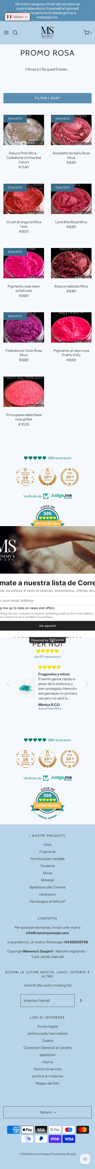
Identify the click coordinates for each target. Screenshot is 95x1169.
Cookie (47, 1040)
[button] (17, 17)
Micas (47, 873)
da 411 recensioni (47, 656)
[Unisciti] (81, 1000)
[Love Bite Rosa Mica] (71, 199)
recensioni (47, 894)
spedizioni (47, 1055)
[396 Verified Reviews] (47, 821)
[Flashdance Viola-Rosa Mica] (23, 327)
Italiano (46, 1112)
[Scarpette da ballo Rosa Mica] (71, 130)
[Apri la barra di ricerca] (16, 32)
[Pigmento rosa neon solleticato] (23, 263)
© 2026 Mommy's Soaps (34, 1154)
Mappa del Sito (47, 1083)
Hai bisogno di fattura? (48, 901)
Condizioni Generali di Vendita (48, 1047)
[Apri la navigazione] (6, 32)
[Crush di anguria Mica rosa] (23, 199)
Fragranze (47, 851)
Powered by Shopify (63, 1154)
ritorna (47, 1062)
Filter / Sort (47, 98)
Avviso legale (47, 1026)
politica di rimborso (47, 1076)
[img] (47, 651)
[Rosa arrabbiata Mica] (71, 263)
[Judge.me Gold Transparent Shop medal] (33, 477)
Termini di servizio (47, 1069)
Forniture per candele (47, 858)
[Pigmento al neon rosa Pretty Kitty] (71, 327)
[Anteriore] (5, 11)
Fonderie (48, 866)
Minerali (47, 880)
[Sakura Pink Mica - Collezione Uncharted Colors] (23, 130)
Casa (47, 844)
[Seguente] (90, 11)
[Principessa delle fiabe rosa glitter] (23, 392)
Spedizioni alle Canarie (47, 887)
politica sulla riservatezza (48, 1033)
